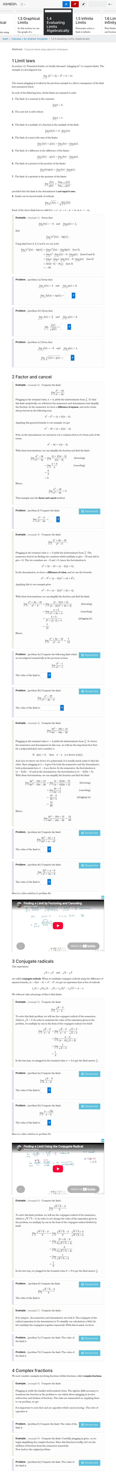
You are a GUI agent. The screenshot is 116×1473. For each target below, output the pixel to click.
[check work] (73, 295)
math (5, 38)
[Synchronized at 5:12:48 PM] (66, 4)
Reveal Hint (91, 511)
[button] (83, 4)
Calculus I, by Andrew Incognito (29, 38)
